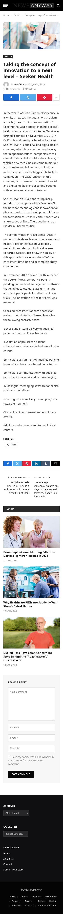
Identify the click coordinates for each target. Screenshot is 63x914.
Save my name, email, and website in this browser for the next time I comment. (31, 760)
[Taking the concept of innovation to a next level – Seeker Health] (31, 35)
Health (8, 56)
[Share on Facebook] (11, 97)
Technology (51, 896)
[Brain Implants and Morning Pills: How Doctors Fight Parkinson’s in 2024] (31, 532)
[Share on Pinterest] (44, 97)
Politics (28, 901)
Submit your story (13, 869)
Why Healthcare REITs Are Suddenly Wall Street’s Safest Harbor (30, 604)
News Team (18, 84)
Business (36, 896)
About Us (8, 858)
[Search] (58, 5)
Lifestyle (40, 901)
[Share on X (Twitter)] (28, 97)
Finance (24, 896)
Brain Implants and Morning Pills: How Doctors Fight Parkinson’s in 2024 (29, 554)
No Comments (13, 89)
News (12, 896)
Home (6, 853)
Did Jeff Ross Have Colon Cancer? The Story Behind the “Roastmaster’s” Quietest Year (27, 656)
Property (16, 901)
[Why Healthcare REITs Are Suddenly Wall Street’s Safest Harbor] (31, 582)
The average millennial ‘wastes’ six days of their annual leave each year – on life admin (46, 489)
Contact (7, 864)
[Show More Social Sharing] (56, 97)
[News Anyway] (33, 5)
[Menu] (5, 5)
